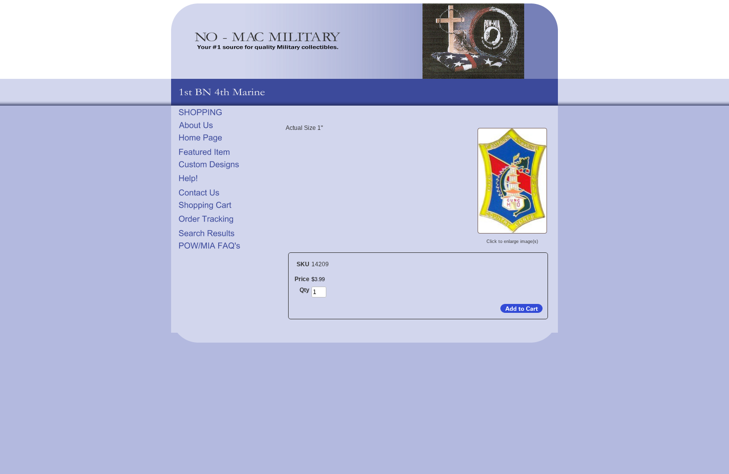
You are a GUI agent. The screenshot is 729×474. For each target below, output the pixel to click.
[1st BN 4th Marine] (512, 233)
